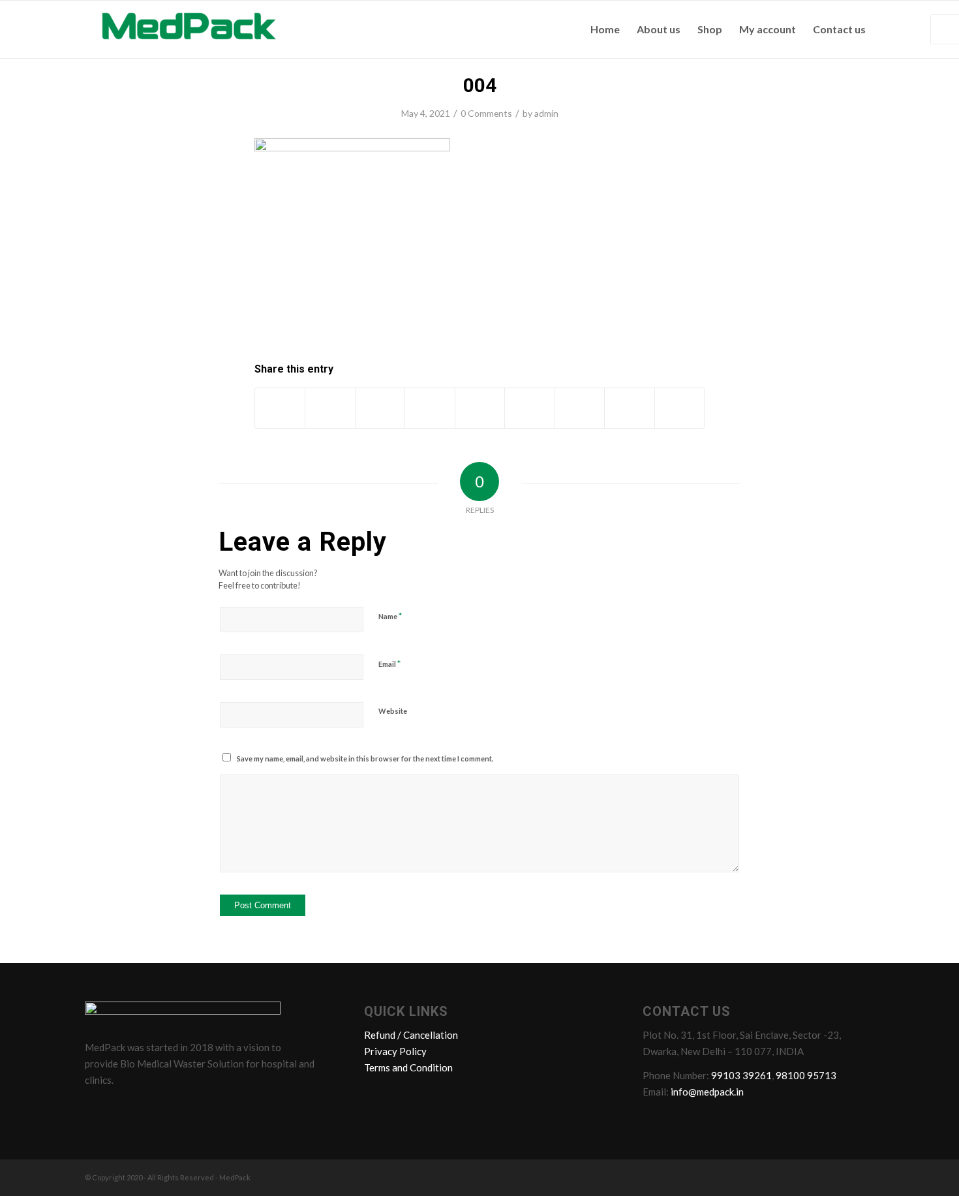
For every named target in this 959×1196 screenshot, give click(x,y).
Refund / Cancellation (411, 1035)
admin (546, 113)
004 (479, 85)
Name (390, 616)
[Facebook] (97, 1108)
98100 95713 (806, 1075)
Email (389, 663)
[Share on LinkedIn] (479, 407)
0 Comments (486, 113)
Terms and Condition (408, 1067)
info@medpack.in (707, 1091)
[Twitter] (122, 1108)
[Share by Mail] (680, 407)
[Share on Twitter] (329, 407)
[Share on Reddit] (629, 407)
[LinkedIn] (147, 1108)
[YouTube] (171, 1108)
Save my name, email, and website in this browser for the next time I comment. (365, 758)
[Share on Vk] (579, 407)
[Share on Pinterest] (429, 407)
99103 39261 (741, 1075)
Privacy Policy (395, 1051)
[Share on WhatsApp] (380, 407)
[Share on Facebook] (280, 407)
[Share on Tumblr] (529, 407)
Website (392, 711)
